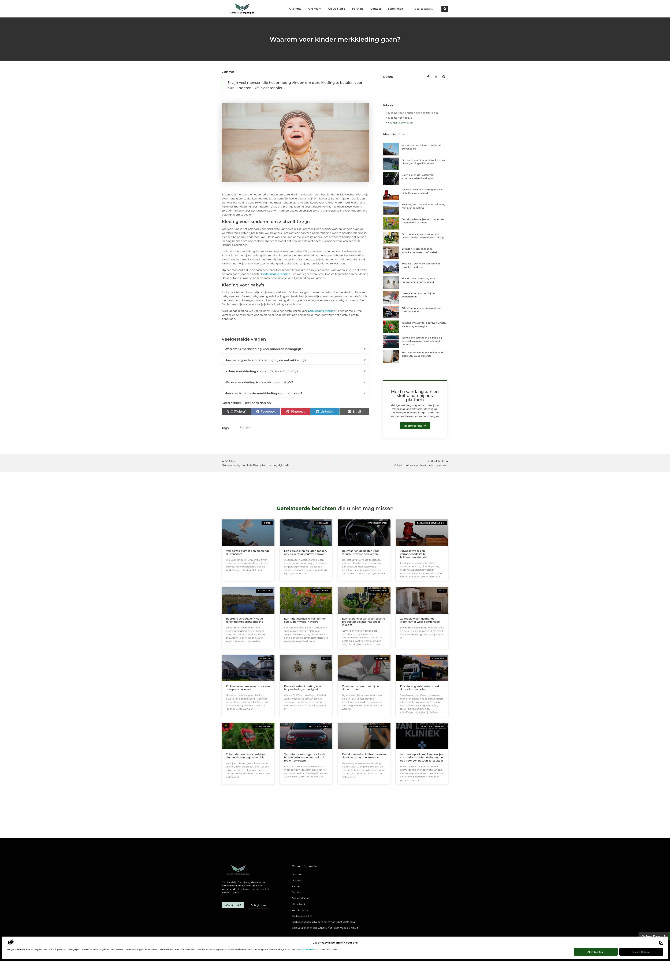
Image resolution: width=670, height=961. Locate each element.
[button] (661, 942)
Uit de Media (299, 904)
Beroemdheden (301, 898)
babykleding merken (321, 310)
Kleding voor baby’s (400, 117)
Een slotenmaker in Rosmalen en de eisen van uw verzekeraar (364, 756)
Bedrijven (228, 71)
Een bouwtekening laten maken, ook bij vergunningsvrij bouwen (305, 552)
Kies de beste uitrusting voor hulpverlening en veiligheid (303, 688)
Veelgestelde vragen (400, 122)
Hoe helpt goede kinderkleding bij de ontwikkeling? (295, 360)
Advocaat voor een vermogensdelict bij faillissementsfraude (413, 554)
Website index (300, 910)
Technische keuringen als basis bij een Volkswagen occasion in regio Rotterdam (422, 341)
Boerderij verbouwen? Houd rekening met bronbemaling (244, 620)
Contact (375, 8)
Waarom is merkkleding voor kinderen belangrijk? (295, 349)
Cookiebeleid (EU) (302, 916)
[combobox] (426, 9)
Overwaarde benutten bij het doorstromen (361, 688)
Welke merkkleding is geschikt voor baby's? (295, 382)
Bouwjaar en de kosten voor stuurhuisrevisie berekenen (360, 552)
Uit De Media (336, 8)
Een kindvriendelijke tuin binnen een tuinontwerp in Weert (305, 620)
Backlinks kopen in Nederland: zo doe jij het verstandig (323, 921)
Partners (357, 8)
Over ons (295, 8)
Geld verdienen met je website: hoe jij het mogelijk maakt (325, 927)
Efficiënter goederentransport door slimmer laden (419, 688)
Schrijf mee (395, 8)
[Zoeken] (444, 9)
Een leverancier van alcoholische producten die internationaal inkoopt (363, 622)
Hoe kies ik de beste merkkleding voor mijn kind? (295, 393)
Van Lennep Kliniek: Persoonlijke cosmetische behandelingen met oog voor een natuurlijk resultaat (422, 757)
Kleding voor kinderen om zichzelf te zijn (413, 112)
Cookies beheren (641, 952)
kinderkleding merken (275, 274)
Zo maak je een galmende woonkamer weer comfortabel (420, 620)
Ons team (314, 8)
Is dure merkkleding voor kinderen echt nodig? (295, 371)
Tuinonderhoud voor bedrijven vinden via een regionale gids (246, 756)
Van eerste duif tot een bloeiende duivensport (248, 552)
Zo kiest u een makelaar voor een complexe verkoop (248, 688)
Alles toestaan (595, 952)
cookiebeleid (307, 949)
